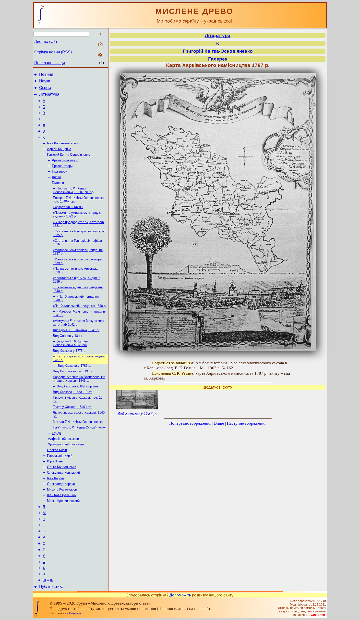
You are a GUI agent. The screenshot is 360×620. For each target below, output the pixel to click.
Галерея (58, 183)
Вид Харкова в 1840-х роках (77, 386)
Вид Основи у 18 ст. (68, 336)
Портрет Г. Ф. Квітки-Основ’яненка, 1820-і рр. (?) (73, 190)
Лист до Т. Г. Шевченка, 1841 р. (76, 330)
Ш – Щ (48, 580)
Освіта (45, 88)
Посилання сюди (49, 63)
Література (49, 94)
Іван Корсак (55, 478)
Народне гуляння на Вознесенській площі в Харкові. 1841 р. (79, 378)
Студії (56, 433)
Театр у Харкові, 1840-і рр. (72, 407)
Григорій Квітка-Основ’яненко (68, 154)
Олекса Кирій (57, 450)
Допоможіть (180, 595)
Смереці (75, 613)
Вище (219, 423)
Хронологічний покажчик (66, 444)
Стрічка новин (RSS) (53, 52)
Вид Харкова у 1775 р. (69, 351)
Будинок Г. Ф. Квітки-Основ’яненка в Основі (70, 343)
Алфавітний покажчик (64, 439)
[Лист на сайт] (100, 44)
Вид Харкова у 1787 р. (74, 365)
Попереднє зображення (190, 423)
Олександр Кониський (63, 472)
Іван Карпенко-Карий (62, 143)
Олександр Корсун (61, 484)
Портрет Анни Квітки (68, 207)
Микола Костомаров (62, 489)
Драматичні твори (65, 160)
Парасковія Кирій (59, 455)
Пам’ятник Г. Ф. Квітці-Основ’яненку (79, 427)
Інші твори (59, 171)
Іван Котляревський (61, 495)
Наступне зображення (246, 423)
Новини (46, 74)
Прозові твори (62, 166)
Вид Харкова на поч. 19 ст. (73, 371)
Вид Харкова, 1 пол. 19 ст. (72, 392)
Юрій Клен (55, 461)
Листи (56, 177)
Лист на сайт (45, 41)
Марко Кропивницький (63, 501)
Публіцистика (51, 586)
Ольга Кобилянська (61, 467)
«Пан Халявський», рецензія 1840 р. (80, 306)
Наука (44, 81)
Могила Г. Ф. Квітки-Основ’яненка (78, 422)
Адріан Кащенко (59, 149)
